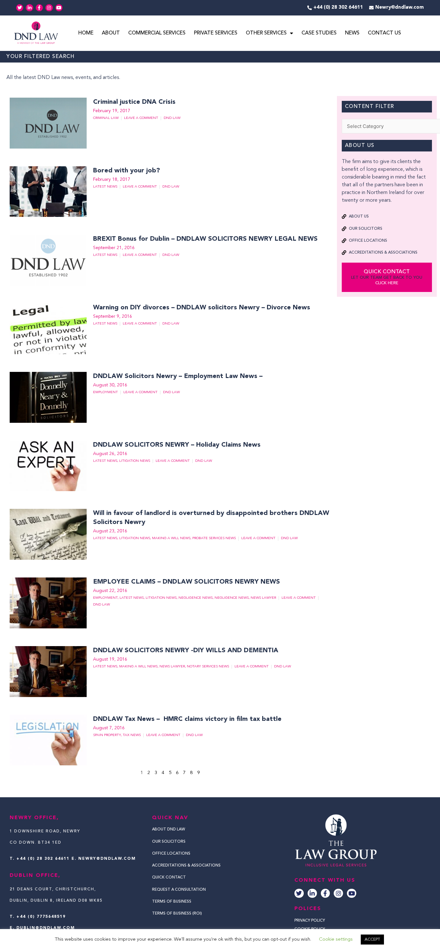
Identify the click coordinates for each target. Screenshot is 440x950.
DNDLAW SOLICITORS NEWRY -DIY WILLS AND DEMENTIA (185, 650)
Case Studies (319, 33)
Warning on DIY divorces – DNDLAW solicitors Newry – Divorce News (202, 308)
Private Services (215, 33)
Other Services (266, 33)
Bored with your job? (126, 171)
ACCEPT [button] (372, 939)
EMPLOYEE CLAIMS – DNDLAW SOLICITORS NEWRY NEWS (186, 582)
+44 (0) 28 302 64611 (43, 859)
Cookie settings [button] (336, 939)
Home (85, 33)
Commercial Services (157, 33)
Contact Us (384, 33)
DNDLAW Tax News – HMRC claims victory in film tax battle (187, 719)
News (352, 33)
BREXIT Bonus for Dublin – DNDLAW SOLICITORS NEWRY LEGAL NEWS (205, 239)
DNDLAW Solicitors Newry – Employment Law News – (178, 376)
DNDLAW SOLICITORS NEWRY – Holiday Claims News (178, 445)
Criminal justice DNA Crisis (134, 102)
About (111, 33)
